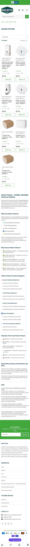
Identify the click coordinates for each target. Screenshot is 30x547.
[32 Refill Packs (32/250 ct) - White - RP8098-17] (8, 159)
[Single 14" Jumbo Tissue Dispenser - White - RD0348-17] (22, 51)
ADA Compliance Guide (6, 490)
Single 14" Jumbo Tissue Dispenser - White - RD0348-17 (21, 63)
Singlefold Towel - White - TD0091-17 (21, 136)
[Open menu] (27, 10)
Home (2, 22)
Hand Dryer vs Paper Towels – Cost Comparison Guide (13, 483)
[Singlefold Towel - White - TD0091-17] (22, 124)
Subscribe (24, 434)
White (15, 22)
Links (2, 473)
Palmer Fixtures (8, 22)
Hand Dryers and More (12, 530)
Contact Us (3, 499)
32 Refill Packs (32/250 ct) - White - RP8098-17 (7, 172)
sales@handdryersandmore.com (12, 519)
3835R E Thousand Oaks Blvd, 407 (12, 515)
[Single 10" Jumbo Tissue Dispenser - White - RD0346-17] (22, 89)
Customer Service (5, 503)
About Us (3, 470)
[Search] (27, 16)
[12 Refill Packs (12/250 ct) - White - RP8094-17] (8, 124)
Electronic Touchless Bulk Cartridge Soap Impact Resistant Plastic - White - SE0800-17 (7, 65)
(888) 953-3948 (7, 517)
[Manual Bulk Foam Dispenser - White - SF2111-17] (8, 89)
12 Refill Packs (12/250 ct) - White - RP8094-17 (7, 137)
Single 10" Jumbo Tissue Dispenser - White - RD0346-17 (21, 102)
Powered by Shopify (22, 530)
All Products (4, 477)
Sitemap (3, 480)
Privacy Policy (4, 506)
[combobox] (15, 16)
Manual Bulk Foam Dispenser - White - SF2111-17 (7, 102)
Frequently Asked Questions (7, 487)
